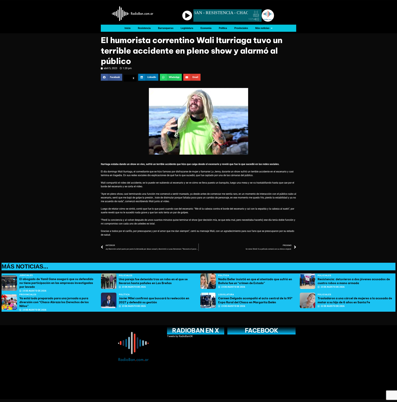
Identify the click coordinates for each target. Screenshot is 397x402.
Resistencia (144, 28)
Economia (206, 28)
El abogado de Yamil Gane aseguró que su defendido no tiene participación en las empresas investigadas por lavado (56, 283)
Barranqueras (165, 28)
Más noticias (262, 28)
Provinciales (241, 28)
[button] (111, 77)
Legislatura (187, 28)
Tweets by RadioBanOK (180, 336)
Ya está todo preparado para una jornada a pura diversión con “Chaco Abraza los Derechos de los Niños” (54, 302)
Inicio (128, 28)
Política (223, 28)
